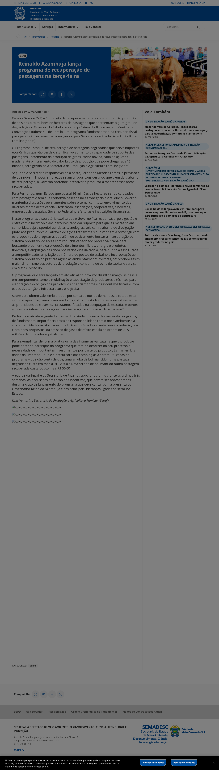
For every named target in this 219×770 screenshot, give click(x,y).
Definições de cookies (153, 762)
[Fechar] (213, 762)
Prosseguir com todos (184, 762)
